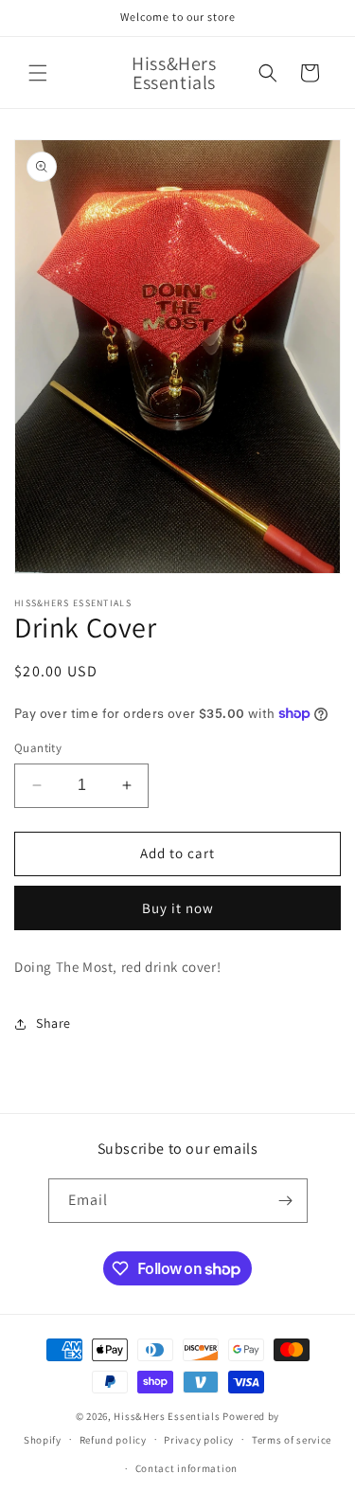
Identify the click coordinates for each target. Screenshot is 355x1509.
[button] (38, 73)
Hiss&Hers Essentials (168, 1416)
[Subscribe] (286, 1200)
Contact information (186, 1468)
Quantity (38, 748)
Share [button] (53, 1023)
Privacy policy (199, 1439)
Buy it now (178, 908)
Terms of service (291, 1439)
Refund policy (113, 1439)
